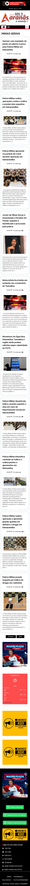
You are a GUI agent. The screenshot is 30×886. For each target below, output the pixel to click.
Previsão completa (8, 702)
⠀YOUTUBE (7, 852)
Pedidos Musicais (16, 807)
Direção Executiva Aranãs (16, 823)
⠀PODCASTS (7, 855)
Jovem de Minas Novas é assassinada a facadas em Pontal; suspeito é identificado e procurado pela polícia (14, 221)
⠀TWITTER (7, 848)
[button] (26, 774)
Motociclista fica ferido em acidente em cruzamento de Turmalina (14, 283)
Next (20, 636)
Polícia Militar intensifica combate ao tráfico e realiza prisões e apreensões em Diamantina (13, 462)
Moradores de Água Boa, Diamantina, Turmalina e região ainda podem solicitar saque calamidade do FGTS (14, 342)
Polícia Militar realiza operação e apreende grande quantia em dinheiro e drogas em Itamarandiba (12, 522)
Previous (11, 636)
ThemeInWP (24, 884)
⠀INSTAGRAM (8, 859)
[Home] (3, 27)
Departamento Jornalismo (16, 815)
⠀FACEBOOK (7, 862)
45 (23, 531)
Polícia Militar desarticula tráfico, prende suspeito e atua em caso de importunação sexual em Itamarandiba (14, 407)
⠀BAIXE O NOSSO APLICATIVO (13, 866)
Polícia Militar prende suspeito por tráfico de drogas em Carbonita (12, 580)
